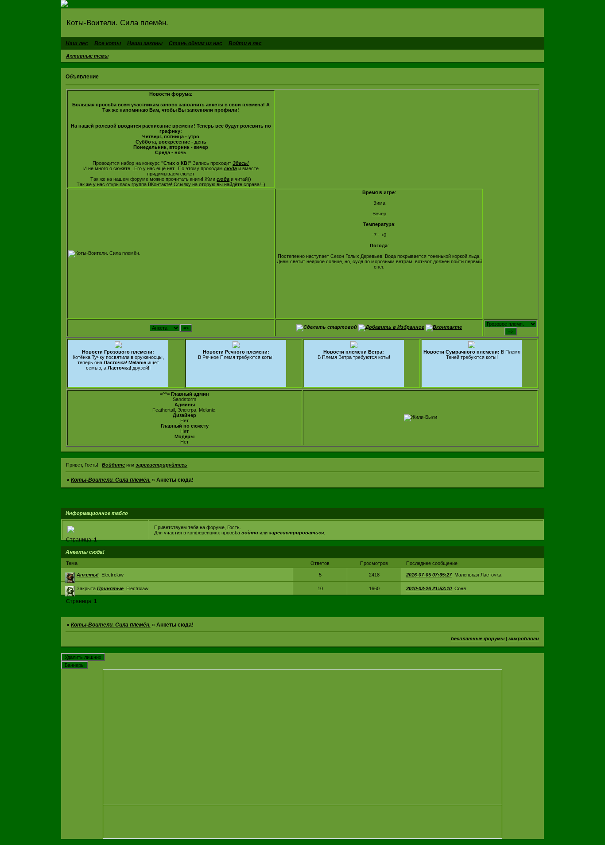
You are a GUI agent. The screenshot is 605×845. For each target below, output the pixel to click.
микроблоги (523, 638)
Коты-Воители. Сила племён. (111, 480)
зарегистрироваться (296, 532)
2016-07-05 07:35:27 (429, 574)
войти (249, 532)
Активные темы (87, 55)
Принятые (110, 588)
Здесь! (241, 163)
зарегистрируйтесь (161, 464)
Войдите (113, 464)
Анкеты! (88, 574)
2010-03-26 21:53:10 (429, 588)
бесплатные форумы (477, 638)
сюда (230, 168)
